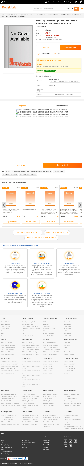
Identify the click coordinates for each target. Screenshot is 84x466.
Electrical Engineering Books (72, 401)
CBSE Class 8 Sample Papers (30, 352)
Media (3, 449)
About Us (3, 440)
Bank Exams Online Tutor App (51, 417)
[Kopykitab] (8, 7)
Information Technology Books (72, 403)
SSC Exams (67, 333)
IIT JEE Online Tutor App (50, 415)
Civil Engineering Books (70, 398)
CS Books (46, 324)
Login (66, 2)
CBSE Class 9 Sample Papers (30, 349)
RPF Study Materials (27, 401)
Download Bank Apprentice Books (10, 401)
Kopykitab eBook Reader (29, 442)
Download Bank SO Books (8, 398)
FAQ (2, 442)
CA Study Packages (48, 333)
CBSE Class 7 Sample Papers (30, 354)
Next (80, 205)
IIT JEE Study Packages (49, 396)
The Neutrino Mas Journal (29, 209)
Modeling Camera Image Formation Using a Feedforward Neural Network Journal (28, 171)
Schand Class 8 (47, 373)
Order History (46, 445)
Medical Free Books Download (72, 419)
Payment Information (6, 451)
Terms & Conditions (6, 447)
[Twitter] (70, 441)
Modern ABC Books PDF (8, 373)
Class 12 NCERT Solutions (50, 343)
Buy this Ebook (11, 222)
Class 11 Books (5, 324)
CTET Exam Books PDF (7, 417)
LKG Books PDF (68, 371)
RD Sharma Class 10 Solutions (51, 349)
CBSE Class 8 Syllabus (7, 352)
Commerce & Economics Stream (31, 328)
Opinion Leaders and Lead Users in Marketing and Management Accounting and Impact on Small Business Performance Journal (49, 212)
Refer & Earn (46, 440)
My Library (46, 449)
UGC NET (67, 343)
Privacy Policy (5, 445)
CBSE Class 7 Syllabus (7, 354)
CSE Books (67, 396)
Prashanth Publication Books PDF (10, 371)
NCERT (3, 335)
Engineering (23, 15)
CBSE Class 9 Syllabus (7, 349)
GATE (65, 347)
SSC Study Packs (48, 401)
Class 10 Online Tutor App (50, 422)
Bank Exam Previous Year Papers (10, 405)
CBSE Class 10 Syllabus (8, 347)
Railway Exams (68, 322)
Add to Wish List (45, 54)
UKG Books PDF (68, 373)
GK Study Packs (47, 398)
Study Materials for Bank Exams (10, 403)
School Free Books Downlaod (72, 426)
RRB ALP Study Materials (29, 403)
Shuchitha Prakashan (49, 328)
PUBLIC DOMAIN (53, 80)
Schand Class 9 (47, 371)
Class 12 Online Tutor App (50, 419)
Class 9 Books (5, 328)
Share (59, 54)
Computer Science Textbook (28, 174)
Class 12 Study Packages (50, 394)
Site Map (24, 447)
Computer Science (53, 15)
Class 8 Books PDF (69, 362)
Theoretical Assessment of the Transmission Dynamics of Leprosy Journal (11, 211)
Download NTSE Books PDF (30, 419)
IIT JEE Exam (67, 328)
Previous (4, 205)
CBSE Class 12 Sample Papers (31, 343)
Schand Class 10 (48, 368)
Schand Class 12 (48, 364)
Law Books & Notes (27, 335)
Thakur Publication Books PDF (9, 366)
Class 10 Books (5, 326)
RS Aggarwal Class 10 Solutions (52, 352)
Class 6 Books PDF (69, 366)
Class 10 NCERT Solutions (50, 347)
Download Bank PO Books (8, 394)
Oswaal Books (5, 331)
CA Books (45, 322)
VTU (23, 331)
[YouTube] (76, 441)
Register (70, 2)
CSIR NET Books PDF (7, 419)
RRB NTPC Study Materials (29, 398)
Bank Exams (67, 324)
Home (2, 15)
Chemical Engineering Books (72, 405)
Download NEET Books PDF (30, 417)
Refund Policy (5, 454)
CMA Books (46, 326)
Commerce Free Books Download (73, 428)
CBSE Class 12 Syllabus (8, 343)
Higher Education (12, 15)
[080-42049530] (76, 2)
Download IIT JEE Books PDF (30, 415)
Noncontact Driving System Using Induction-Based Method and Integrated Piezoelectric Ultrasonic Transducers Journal (69, 211)
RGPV (24, 333)
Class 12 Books (5, 322)
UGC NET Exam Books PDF (9, 415)
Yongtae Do (51, 85)
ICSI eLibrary (25, 440)
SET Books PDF (5, 422)
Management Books (27, 324)
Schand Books (47, 331)
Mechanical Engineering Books (72, 394)
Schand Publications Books (50, 362)
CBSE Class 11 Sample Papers (30, 345)
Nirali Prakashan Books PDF (9, 362)
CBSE (2, 333)
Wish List (45, 447)
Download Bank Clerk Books (9, 396)
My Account (46, 442)
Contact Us (3, 433)
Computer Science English (10, 174)
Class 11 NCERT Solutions (50, 345)
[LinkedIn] (65, 446)
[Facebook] (65, 441)
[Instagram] (70, 446)
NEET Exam (67, 331)
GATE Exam (67, 326)
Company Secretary (69, 354)
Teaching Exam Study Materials (10, 424)
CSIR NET (67, 345)
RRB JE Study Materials (28, 394)
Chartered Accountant (70, 352)
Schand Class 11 (47, 366)
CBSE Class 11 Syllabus (8, 345)
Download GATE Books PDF (30, 422)
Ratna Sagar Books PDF (8, 368)
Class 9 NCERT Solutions (50, 354)
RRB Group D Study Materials (30, 396)
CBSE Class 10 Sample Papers (31, 347)
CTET (65, 349)
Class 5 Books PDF (69, 368)
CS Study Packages (48, 335)
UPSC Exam (67, 335)
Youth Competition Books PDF (9, 364)
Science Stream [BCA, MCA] (30, 326)
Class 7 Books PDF (69, 364)
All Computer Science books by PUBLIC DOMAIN (64, 81)
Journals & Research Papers (37, 15)
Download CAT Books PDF (29, 424)
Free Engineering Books (29, 322)
